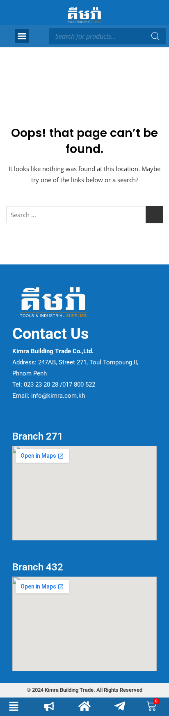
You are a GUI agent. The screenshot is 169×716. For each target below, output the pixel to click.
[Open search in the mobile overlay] (107, 36)
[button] (22, 36)
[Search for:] (84, 214)
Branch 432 (37, 567)
